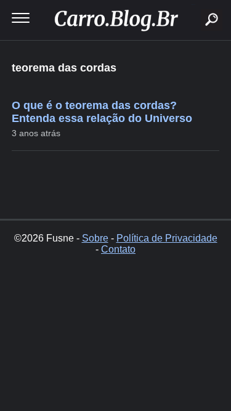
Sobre (95, 238)
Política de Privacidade (166, 238)
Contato (118, 249)
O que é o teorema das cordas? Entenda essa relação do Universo (102, 111)
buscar (193, 4)
